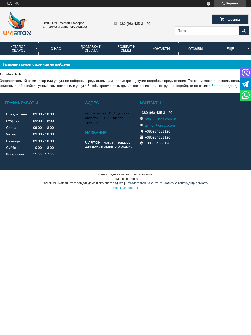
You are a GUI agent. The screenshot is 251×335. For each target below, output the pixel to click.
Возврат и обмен (126, 48)
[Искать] (244, 30)
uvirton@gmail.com (160, 125)
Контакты (161, 49)
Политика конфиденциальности (186, 183)
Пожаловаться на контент (144, 183)
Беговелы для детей (227, 86)
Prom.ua (147, 174)
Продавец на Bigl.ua (126, 178)
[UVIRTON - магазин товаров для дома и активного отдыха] (17, 38)
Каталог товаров (17, 48)
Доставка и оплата (91, 48)
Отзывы (195, 49)
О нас (56, 49)
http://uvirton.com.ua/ (161, 119)
